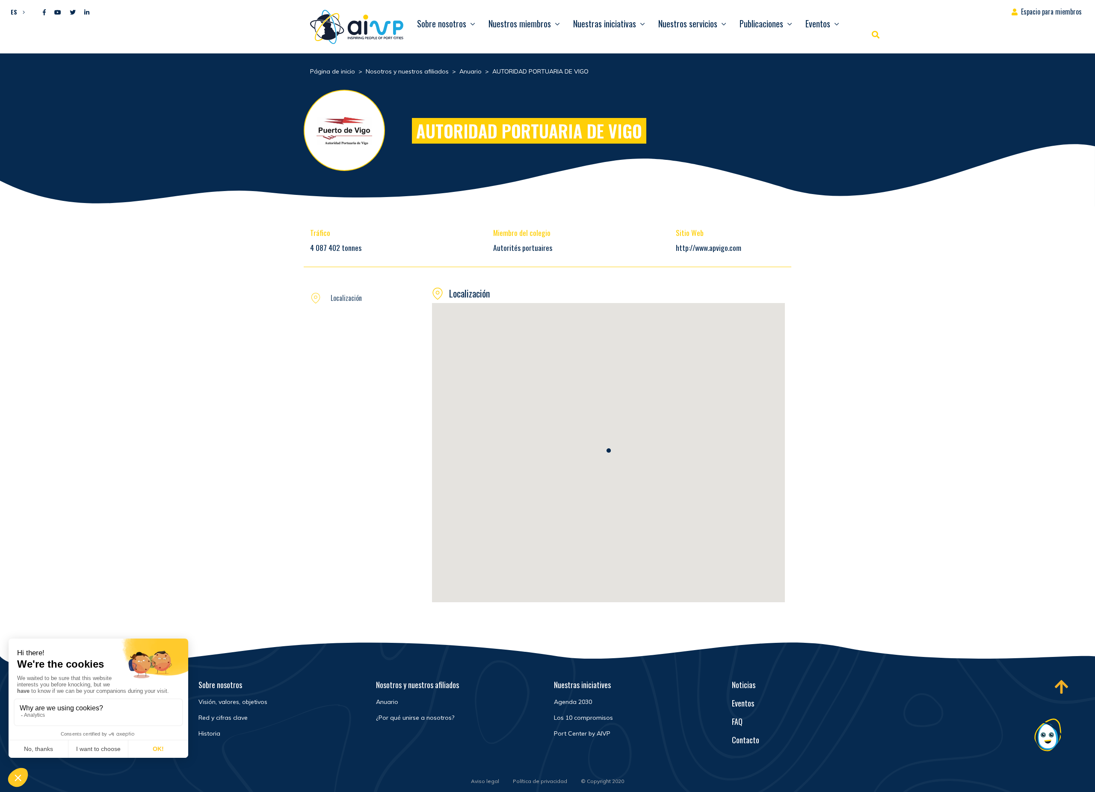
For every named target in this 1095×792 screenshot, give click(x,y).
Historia (209, 733)
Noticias (743, 684)
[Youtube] (57, 12)
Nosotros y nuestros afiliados (417, 684)
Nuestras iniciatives (582, 684)
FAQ (737, 721)
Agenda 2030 (573, 702)
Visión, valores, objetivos (232, 702)
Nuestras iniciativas (604, 23)
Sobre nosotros (441, 23)
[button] (15, 11)
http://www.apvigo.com (708, 247)
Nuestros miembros (519, 23)
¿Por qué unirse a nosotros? (415, 717)
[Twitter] (72, 12)
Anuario (387, 702)
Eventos (817, 23)
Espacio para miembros (1051, 11)
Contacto (745, 739)
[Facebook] (44, 12)
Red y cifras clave (223, 717)
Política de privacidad (540, 781)
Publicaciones (761, 23)
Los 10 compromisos (583, 717)
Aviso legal (485, 781)
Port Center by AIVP (582, 733)
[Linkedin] (87, 12)
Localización (346, 298)
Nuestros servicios (687, 23)
